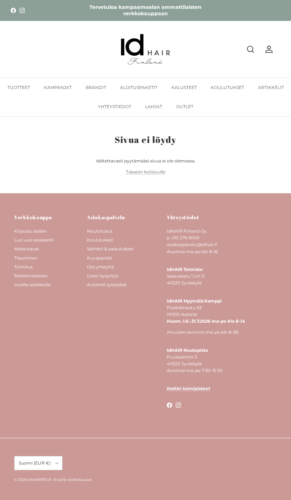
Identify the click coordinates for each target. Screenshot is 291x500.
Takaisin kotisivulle (145, 171)
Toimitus (23, 267)
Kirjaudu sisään (30, 231)
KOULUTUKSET (227, 87)
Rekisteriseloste (31, 275)
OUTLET (184, 106)
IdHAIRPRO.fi (39, 479)
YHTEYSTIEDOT (114, 106)
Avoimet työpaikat (107, 284)
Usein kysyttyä (102, 275)
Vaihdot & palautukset (110, 248)
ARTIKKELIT (271, 87)
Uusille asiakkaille (32, 284)
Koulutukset (100, 240)
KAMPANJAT (58, 87)
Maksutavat (26, 248)
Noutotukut (99, 231)
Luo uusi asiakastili (34, 240)
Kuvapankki (99, 258)
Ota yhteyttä (100, 267)
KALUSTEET (184, 87)
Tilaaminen (26, 258)
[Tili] (267, 49)
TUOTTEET (18, 87)
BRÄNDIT (96, 87)
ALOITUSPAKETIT (139, 87)
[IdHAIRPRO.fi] (145, 49)
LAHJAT (153, 106)
